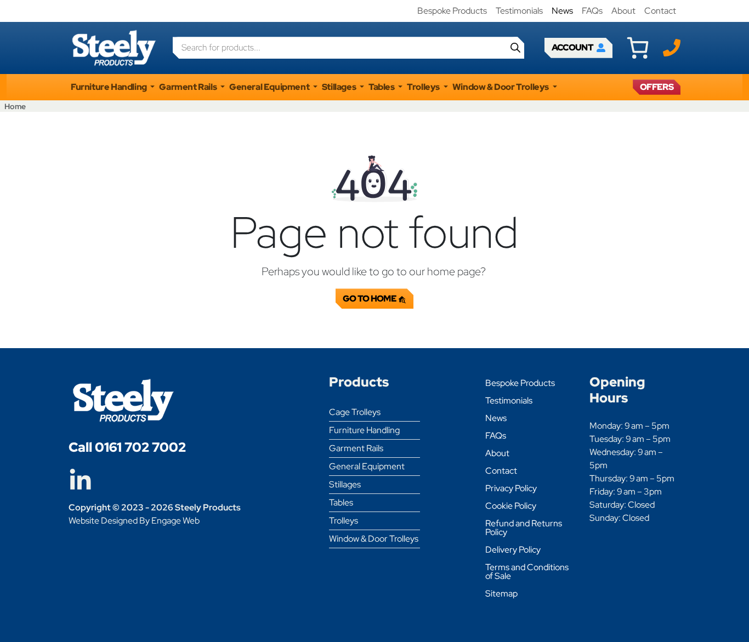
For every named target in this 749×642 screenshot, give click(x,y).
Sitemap (501, 593)
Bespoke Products (452, 10)
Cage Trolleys (355, 412)
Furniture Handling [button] (109, 87)
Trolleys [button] (424, 87)
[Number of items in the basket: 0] (637, 47)
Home (15, 106)
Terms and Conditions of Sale (527, 571)
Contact (660, 10)
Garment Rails (356, 448)
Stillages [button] (340, 87)
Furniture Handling (364, 430)
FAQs (592, 10)
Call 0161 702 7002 (127, 447)
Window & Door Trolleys (373, 538)
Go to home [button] (370, 298)
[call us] (671, 47)
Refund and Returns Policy (523, 528)
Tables (341, 502)
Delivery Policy (513, 549)
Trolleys (343, 520)
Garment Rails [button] (188, 87)
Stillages (345, 484)
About (623, 10)
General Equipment (367, 466)
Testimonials (519, 10)
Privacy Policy (511, 488)
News (562, 10)
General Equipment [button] (270, 87)
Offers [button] (656, 87)
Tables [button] (382, 87)
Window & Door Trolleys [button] (501, 87)
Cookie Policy (510, 506)
